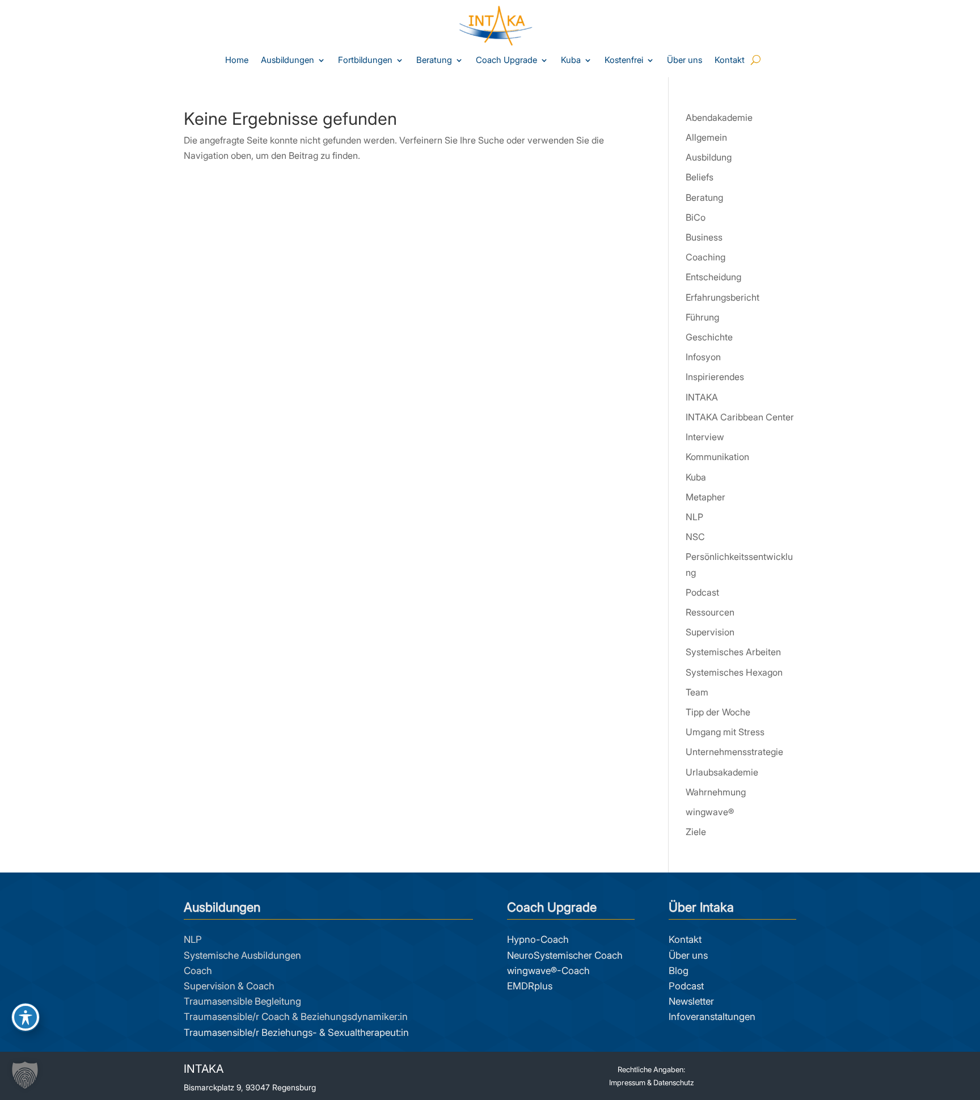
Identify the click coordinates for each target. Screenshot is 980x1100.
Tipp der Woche (718, 712)
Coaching (705, 257)
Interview (705, 436)
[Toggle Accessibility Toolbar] (25, 1017)
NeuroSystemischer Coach (565, 955)
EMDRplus (529, 986)
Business (704, 237)
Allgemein (706, 137)
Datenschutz (673, 1082)
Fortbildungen (365, 60)
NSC (695, 536)
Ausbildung (709, 157)
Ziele (696, 831)
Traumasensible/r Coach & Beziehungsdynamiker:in (296, 1016)
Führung (702, 317)
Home (236, 60)
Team (697, 692)
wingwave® (710, 811)
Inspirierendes (715, 376)
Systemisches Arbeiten (733, 652)
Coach (198, 970)
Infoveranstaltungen (712, 1016)
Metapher (705, 497)
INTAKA (702, 397)
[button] (25, 1075)
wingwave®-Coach (548, 970)
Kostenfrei (624, 60)
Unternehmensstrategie (734, 751)
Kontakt (730, 60)
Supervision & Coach (229, 986)
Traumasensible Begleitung (242, 1001)
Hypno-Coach (538, 939)
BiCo (696, 217)
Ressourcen (710, 612)
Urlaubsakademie (722, 772)
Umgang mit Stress (725, 731)
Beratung (434, 60)
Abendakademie (719, 117)
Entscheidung (713, 277)
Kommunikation (717, 456)
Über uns (684, 60)
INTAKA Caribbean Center (740, 417)
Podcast (702, 592)
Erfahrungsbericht (722, 297)
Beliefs (699, 177)
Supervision (710, 632)
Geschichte (709, 337)
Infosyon (703, 357)
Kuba (571, 60)
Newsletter (691, 1001)
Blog (678, 970)
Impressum (627, 1082)
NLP (694, 516)
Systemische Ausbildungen (242, 955)
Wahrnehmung (716, 792)
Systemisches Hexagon (734, 672)
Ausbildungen (287, 60)
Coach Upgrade (506, 60)
